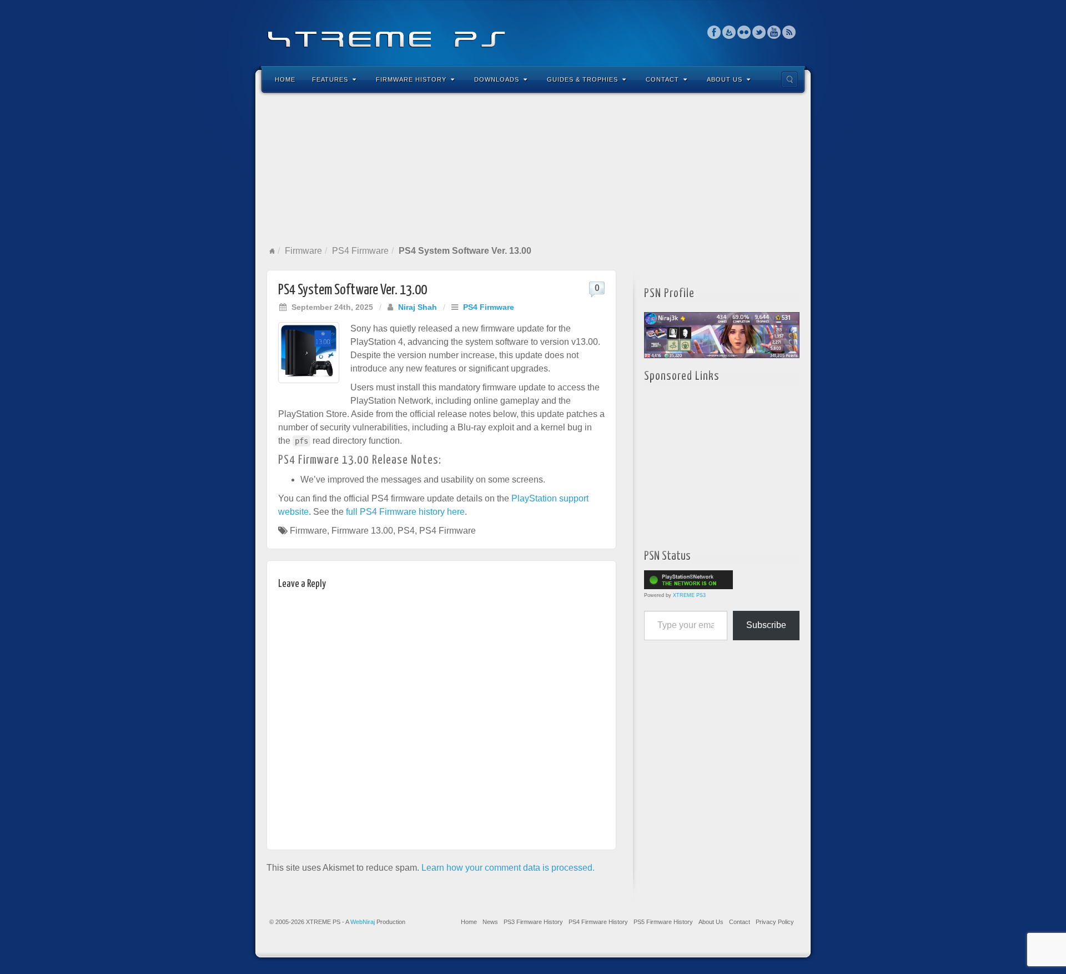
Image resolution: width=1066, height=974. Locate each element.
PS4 (406, 530)
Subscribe (766, 625)
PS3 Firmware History (533, 921)
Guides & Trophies (582, 79)
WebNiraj (362, 921)
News (490, 921)
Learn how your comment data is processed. (508, 867)
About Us (724, 79)
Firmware (303, 250)
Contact (662, 79)
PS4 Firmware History (598, 921)
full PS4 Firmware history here (405, 511)
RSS (789, 32)
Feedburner (729, 32)
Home (285, 79)
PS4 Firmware (360, 250)
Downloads (496, 79)
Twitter (759, 32)
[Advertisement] (533, 169)
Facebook (714, 32)
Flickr (744, 32)
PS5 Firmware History (663, 921)
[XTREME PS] (533, 32)
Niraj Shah (417, 307)
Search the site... (789, 79)
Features (330, 79)
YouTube (774, 32)
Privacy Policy (775, 921)
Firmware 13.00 (362, 530)
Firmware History (411, 79)
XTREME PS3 (689, 595)
